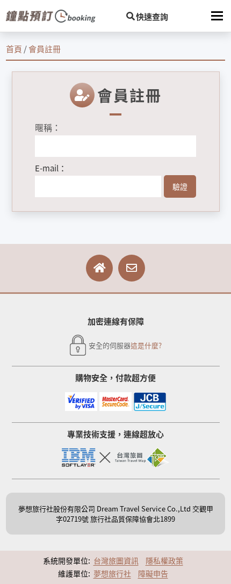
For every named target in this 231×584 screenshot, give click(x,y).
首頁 (14, 48)
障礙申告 (153, 573)
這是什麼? (146, 345)
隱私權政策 (164, 560)
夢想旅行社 (112, 573)
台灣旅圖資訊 (116, 560)
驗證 (179, 186)
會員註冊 (44, 48)
